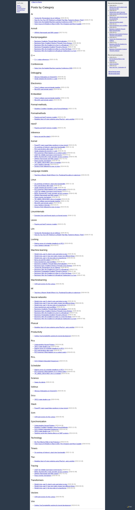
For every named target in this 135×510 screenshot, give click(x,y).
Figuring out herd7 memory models (45, 117)
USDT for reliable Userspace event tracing (48, 155)
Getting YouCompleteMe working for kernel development (52, 336)
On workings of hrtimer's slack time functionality (49, 147)
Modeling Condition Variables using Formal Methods (51, 108)
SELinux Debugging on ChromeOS (45, 77)
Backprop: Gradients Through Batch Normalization (50, 41)
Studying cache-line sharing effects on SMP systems (51, 433)
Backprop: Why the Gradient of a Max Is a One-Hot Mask (52, 49)
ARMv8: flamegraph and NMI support (46, 32)
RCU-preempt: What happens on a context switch (50, 153)
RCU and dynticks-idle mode (43, 149)
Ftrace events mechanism (42, 160)
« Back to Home (36, 2)
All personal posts (114, 73)
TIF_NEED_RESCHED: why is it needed (47, 162)
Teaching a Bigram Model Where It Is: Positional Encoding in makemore (57, 175)
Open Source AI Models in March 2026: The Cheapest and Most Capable (57, 24)
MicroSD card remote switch (43, 89)
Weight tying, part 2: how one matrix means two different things (54, 256)
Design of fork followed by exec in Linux (47, 166)
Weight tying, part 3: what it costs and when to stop (50, 254)
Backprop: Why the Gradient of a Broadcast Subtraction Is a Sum (55, 51)
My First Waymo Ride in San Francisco (47, 442)
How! (18, 11)
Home (18, 5)
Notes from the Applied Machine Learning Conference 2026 (53, 22)
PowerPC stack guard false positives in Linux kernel (51, 145)
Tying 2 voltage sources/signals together (47, 87)
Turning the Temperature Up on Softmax (47, 18)
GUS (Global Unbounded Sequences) (46, 361)
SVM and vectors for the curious (44, 284)
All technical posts (114, 71)
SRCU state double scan (42, 346)
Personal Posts (21, 10)
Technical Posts (21, 8)
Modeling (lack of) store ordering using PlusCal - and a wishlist (54, 119)
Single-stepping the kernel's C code (45, 79)
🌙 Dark (129, 506)
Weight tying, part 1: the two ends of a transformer (50, 258)
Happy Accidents (114, 64)
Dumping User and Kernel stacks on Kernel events (50, 215)
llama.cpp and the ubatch (116, 22)
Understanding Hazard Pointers (44, 344)
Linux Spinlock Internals (42, 164)
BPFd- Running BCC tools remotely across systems (51, 157)
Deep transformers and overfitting (118, 25)
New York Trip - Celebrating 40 (118, 67)
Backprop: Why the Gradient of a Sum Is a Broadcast (51, 45)
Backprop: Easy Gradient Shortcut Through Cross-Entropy (53, 43)
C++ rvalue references (41, 59)
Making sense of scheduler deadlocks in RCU (49, 243)
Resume (19, 7)
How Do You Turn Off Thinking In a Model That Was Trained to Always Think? (59, 20)
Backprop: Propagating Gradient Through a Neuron (50, 47)
